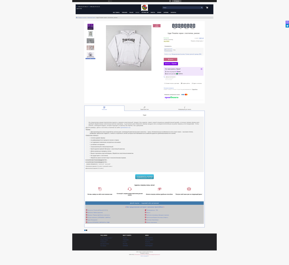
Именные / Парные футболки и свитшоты (99, 215)
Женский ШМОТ (149, 239)
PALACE (131, 12)
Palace (100, 210)
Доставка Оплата (104, 243)
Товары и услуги (82, 17)
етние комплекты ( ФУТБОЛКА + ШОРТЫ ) (99, 217)
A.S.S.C (137, 12)
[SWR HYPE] (144, 7)
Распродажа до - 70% (152, 210)
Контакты (173, 12)
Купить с (169, 63)
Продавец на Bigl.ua (144, 253)
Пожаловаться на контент (140, 254)
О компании (103, 241)
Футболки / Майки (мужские (95, 212)
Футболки (147, 241)
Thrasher (95, 210)
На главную (103, 245)
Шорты (148, 212)
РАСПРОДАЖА (149, 245)
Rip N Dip (125, 243)
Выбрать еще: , (183, 54)
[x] (86, 230)
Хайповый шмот (91, 17)
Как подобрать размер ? (106, 237)
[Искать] (202, 7)
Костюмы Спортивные (152, 219)
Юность (153, 12)
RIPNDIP (159, 12)
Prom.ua (151, 251)
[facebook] (85, 230)
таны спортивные (152, 222)
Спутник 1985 (144, 12)
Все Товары (116, 12)
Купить (171, 59)
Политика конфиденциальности (153, 254)
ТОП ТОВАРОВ (149, 237)
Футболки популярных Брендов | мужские (157, 215)
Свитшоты (90, 210)
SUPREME (125, 245)
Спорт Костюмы (149, 243)
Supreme (166, 12)
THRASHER (124, 12)
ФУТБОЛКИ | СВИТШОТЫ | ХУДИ (101, 222)
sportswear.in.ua (125, 127)
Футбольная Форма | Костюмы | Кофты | (157, 217)
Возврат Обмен (104, 239)
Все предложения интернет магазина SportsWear (144, 207)
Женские (90, 222)
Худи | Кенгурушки (92, 219)
